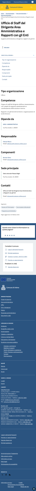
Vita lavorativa (8, 356)
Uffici (2, 305)
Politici (3, 310)
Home (2, 13)
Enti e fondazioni (6, 308)
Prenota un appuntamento (8, 438)
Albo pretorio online (6, 456)
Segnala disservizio (6, 440)
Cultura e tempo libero (7, 337)
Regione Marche (7, 2)
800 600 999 (29, 424)
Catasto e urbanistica (7, 334)
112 (30, 410)
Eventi (3, 384)
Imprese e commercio (10, 346)
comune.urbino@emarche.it (12, 402)
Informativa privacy (6, 459)
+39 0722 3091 (22, 398)
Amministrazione (10, 13)
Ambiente (4, 326)
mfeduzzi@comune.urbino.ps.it (17, 143)
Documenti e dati (6, 316)
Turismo (6, 354)
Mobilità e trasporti (9, 348)
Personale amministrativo (8, 313)
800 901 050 (4, 418)
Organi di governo (6, 299)
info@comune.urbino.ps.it (12, 400)
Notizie (3, 366)
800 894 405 (27, 422)
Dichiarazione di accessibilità (9, 464)
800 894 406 (28, 420)
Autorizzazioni (5, 332)
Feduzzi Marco (7, 142)
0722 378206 (5, 414)
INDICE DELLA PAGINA (7, 55)
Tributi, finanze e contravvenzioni (13, 352)
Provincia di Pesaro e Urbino (20, 2)
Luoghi (3, 381)
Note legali (4, 462)
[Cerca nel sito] (31, 7)
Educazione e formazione (8, 340)
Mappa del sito (25, 487)
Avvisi (2, 372)
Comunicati (4, 369)
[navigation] (2, 7)
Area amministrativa (6, 15)
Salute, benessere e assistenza (12, 350)
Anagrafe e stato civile (7, 329)
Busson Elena (7, 158)
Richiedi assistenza (6, 443)
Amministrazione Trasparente (9, 453)
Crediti (21, 483)
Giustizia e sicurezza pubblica (9, 342)
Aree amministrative (21, 13)
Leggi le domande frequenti (8, 435)
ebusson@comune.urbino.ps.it (16, 159)
